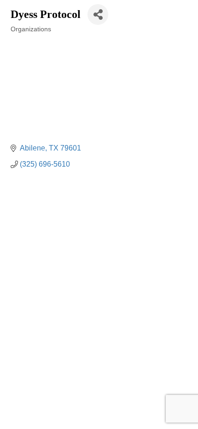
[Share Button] (97, 14)
